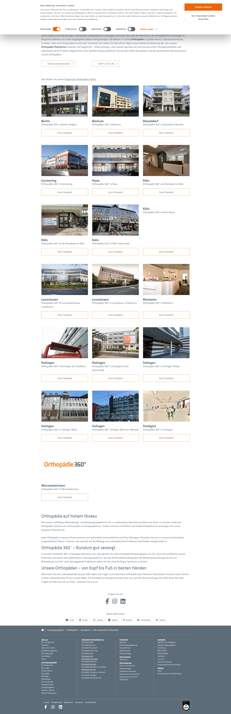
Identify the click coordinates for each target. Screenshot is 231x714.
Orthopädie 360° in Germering (56, 184)
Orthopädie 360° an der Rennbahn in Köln (62, 243)
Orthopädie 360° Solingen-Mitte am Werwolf (115, 429)
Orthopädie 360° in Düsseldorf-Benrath (163, 124)
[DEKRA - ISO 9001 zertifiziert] (186, 706)
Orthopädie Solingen (88, 669)
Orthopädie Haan (87, 653)
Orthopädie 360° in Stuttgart (158, 429)
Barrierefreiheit (90, 702)
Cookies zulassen (203, 7)
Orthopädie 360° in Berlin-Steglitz (59, 124)
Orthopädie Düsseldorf (89, 648)
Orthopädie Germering (89, 651)
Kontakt (46, 702)
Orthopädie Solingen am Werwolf (93, 672)
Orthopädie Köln (87, 656)
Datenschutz (68, 702)
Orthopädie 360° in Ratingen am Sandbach (63, 366)
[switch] (82, 29)
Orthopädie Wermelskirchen (91, 678)
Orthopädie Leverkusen (89, 659)
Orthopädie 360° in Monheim (158, 302)
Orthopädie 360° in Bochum (106, 124)
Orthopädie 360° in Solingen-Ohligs (161, 366)
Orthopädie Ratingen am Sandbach (93, 667)
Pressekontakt (56, 702)
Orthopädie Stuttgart (89, 675)
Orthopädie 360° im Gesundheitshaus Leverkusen (60, 304)
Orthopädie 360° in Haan (105, 184)
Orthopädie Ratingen (88, 664)
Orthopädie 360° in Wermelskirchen (59, 489)
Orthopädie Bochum (88, 645)
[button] (70, 620)
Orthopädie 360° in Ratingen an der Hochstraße (110, 368)
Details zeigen (146, 29)
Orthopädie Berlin (87, 642)
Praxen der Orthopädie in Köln (80, 79)
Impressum (79, 702)
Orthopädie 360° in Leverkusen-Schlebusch (114, 302)
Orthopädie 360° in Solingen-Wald (59, 429)
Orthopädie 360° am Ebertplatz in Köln (163, 184)
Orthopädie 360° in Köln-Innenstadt (110, 243)
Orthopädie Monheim (89, 661)
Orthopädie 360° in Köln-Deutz (159, 212)
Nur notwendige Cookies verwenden (203, 17)
